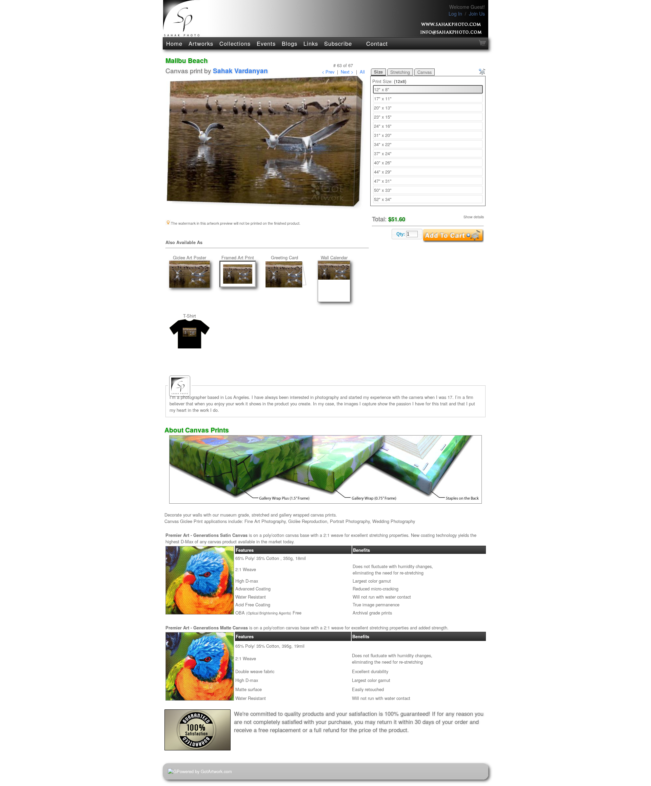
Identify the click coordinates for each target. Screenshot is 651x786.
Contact (377, 43)
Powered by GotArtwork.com (204, 771)
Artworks (201, 43)
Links (310, 43)
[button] (407, 234)
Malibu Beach (186, 60)
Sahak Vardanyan (240, 70)
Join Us (477, 13)
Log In (455, 13)
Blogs (289, 43)
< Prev (328, 71)
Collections (235, 43)
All (362, 71)
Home (174, 43)
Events (266, 43)
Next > (347, 71)
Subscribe (338, 43)
